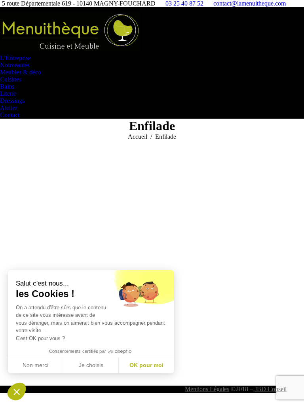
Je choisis (91, 365)
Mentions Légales (207, 389)
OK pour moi (146, 365)
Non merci (35, 365)
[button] (16, 391)
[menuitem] (17, 58)
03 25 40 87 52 (184, 3)
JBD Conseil (271, 389)
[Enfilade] (152, 261)
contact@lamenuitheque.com (249, 3)
